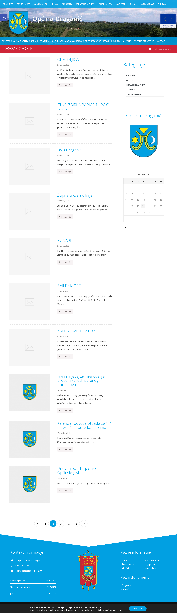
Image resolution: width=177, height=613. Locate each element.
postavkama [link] (117, 610)
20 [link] (143, 206)
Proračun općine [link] (152, 560)
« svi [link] (125, 227)
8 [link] (76, 523)
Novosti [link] (130, 80)
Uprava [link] (124, 560)
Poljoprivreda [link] (151, 564)
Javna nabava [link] (151, 568)
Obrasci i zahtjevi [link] (135, 85)
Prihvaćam (137, 608)
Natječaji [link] (125, 568)
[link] (3, 17)
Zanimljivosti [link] (133, 94)
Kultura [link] (130, 75)
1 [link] (45, 523)
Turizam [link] (130, 89)
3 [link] (61, 523)
